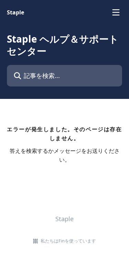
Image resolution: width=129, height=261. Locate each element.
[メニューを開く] (116, 12)
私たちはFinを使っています (68, 241)
